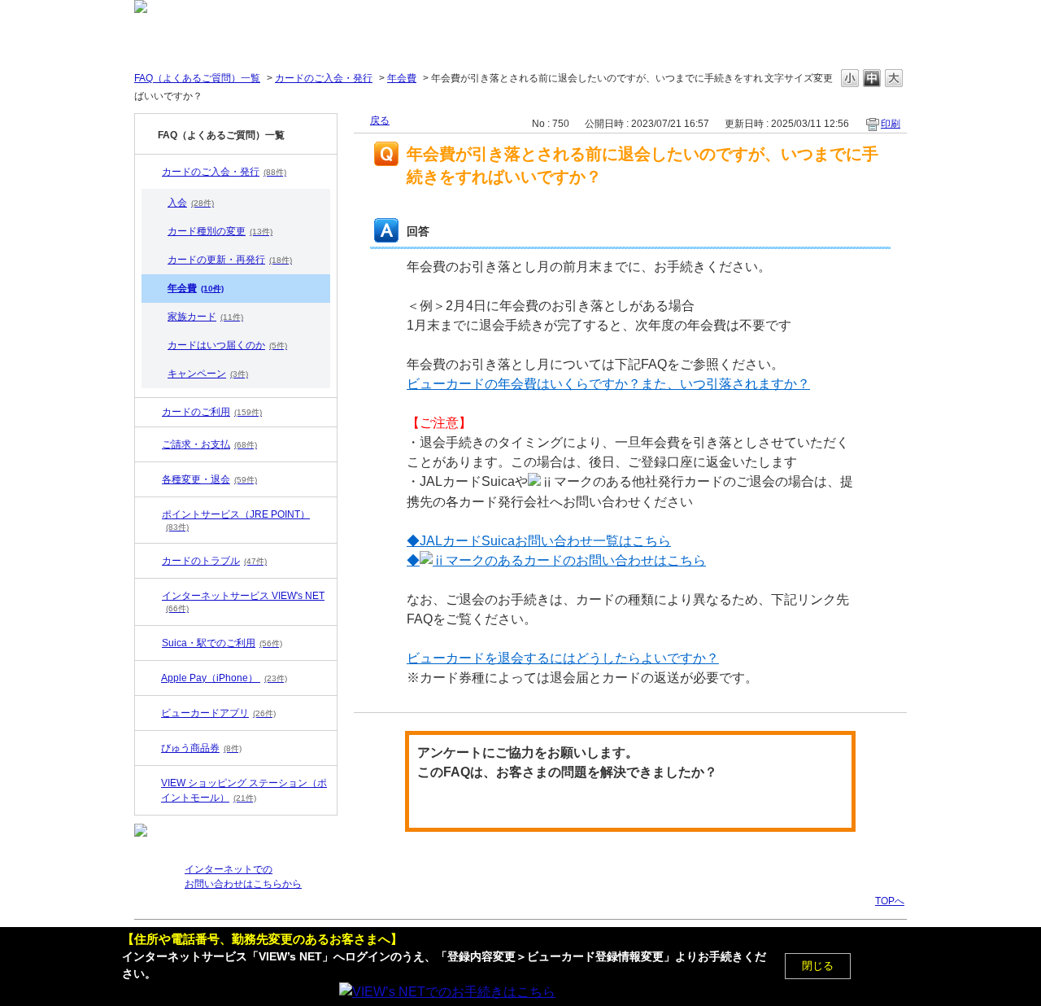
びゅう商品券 (201, 748)
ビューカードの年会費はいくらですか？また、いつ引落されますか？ (608, 384)
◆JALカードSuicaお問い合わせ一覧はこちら (539, 541)
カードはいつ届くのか (227, 345)
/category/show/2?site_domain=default (150, 412)
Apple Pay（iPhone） (224, 678)
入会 (191, 202)
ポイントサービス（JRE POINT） (236, 520)
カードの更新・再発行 (230, 259)
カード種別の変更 (220, 231)
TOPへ (889, 900)
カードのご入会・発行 (323, 78)
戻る (380, 120)
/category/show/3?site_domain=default (150, 595)
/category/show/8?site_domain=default (150, 444)
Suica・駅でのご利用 (222, 643)
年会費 (401, 78)
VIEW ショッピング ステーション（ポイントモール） (244, 790)
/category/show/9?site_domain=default (150, 560)
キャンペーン (208, 373)
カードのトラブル (214, 560)
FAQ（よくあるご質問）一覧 (197, 78)
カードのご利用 (212, 412)
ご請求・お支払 (209, 444)
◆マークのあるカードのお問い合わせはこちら (556, 560)
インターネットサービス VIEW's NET (243, 601)
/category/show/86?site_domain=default (150, 643)
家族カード (205, 316)
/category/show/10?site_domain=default (150, 514)
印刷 (890, 123)
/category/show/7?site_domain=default (150, 171)
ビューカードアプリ (218, 713)
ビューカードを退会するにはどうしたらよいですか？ (563, 658)
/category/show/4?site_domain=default (150, 479)
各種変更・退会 (209, 479)
